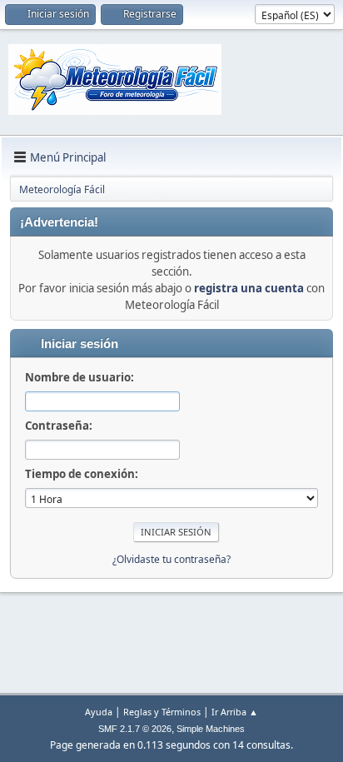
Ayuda (98, 711)
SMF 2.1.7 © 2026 (135, 729)
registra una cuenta (249, 288)
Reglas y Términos (162, 711)
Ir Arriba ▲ (234, 711)
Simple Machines (210, 729)
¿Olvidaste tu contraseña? (171, 559)
